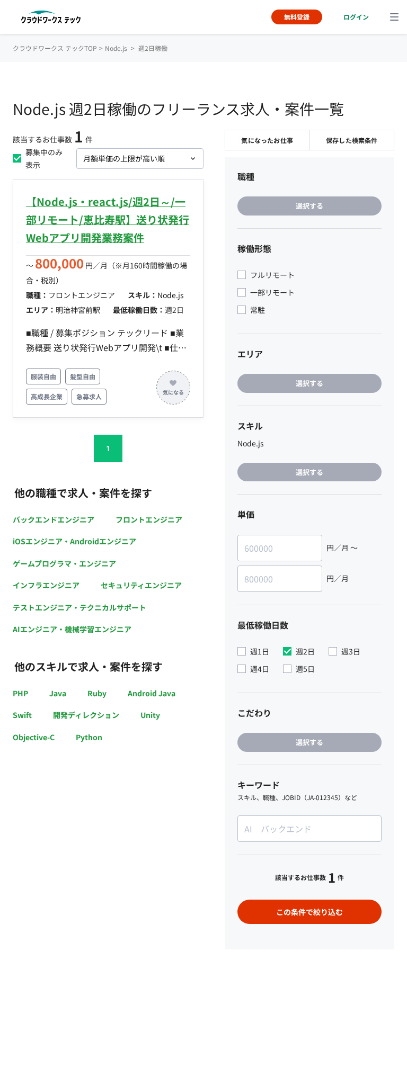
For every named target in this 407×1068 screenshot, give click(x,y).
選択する (309, 206)
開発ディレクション (86, 715)
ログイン (356, 16)
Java (57, 693)
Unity (150, 715)
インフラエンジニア (46, 585)
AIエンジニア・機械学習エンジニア (72, 629)
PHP (20, 693)
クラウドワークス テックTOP (55, 47)
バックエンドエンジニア (53, 519)
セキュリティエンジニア (141, 585)
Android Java (151, 693)
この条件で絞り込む (309, 912)
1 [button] (108, 448)
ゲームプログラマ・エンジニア (64, 563)
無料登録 (296, 16)
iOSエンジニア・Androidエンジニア (74, 541)
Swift (22, 715)
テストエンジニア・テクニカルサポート (79, 607)
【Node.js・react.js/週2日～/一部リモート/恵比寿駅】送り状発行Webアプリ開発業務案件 (107, 219)
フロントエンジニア (149, 519)
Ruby (97, 693)
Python (89, 737)
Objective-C (34, 737)
